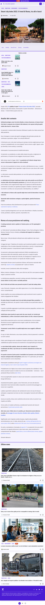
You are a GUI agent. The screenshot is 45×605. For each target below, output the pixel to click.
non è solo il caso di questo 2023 (19, 365)
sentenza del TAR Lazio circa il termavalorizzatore (27, 423)
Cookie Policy (29, 595)
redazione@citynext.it (18, 595)
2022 (27, 106)
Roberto (37, 413)
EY (8, 106)
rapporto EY (24, 427)
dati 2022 (17, 373)
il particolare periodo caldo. (15, 407)
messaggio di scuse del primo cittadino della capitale (21, 413)
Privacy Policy (24, 595)
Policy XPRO (35, 595)
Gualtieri (3, 415)
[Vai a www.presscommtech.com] (42, 101)
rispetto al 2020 (11, 264)
